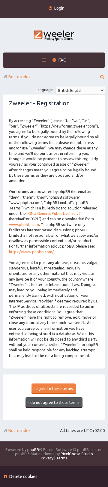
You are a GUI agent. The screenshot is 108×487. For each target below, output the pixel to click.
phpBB (33, 449)
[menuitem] (56, 8)
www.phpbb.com (24, 224)
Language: (45, 90)
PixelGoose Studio (77, 454)
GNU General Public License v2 (54, 213)
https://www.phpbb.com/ (31, 252)
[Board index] (54, 36)
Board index (19, 430)
